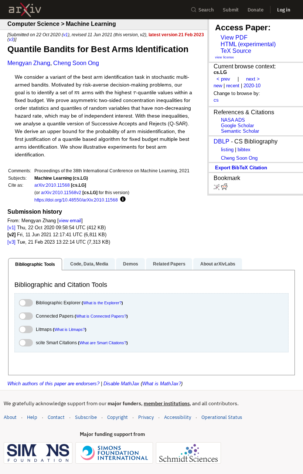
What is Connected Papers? (101, 316)
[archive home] (25, 10)
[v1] (11, 227)
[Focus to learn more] (122, 199)
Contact (56, 417)
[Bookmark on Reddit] (224, 188)
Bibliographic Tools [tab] (35, 264)
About (10, 417)
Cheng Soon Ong (76, 63)
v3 (11, 39)
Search (206, 10)
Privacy (146, 417)
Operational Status (221, 417)
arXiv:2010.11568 (52, 185)
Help (32, 417)
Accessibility (177, 417)
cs (216, 100)
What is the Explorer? (102, 303)
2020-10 (252, 85)
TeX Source (236, 51)
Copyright (117, 417)
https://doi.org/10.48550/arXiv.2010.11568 (76, 199)
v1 (65, 34)
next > (253, 79)
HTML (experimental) (248, 44)
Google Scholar (237, 125)
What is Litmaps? (69, 329)
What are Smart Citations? (102, 343)
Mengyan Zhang (28, 63)
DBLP (221, 141)
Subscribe (86, 417)
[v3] (11, 242)
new (218, 85)
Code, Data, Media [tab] (89, 264)
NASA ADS (233, 120)
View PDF (234, 37)
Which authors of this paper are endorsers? (53, 383)
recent (232, 85)
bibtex (244, 149)
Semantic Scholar (240, 131)
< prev (223, 79)
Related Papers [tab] (169, 264)
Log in (283, 10)
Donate (255, 10)
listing (227, 149)
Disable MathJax (121, 383)
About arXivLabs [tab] (217, 264)
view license (224, 57)
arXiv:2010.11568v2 (61, 192)
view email (70, 220)
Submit (231, 10)
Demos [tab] (130, 264)
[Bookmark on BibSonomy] (217, 188)
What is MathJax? (161, 383)
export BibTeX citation (241, 167)
